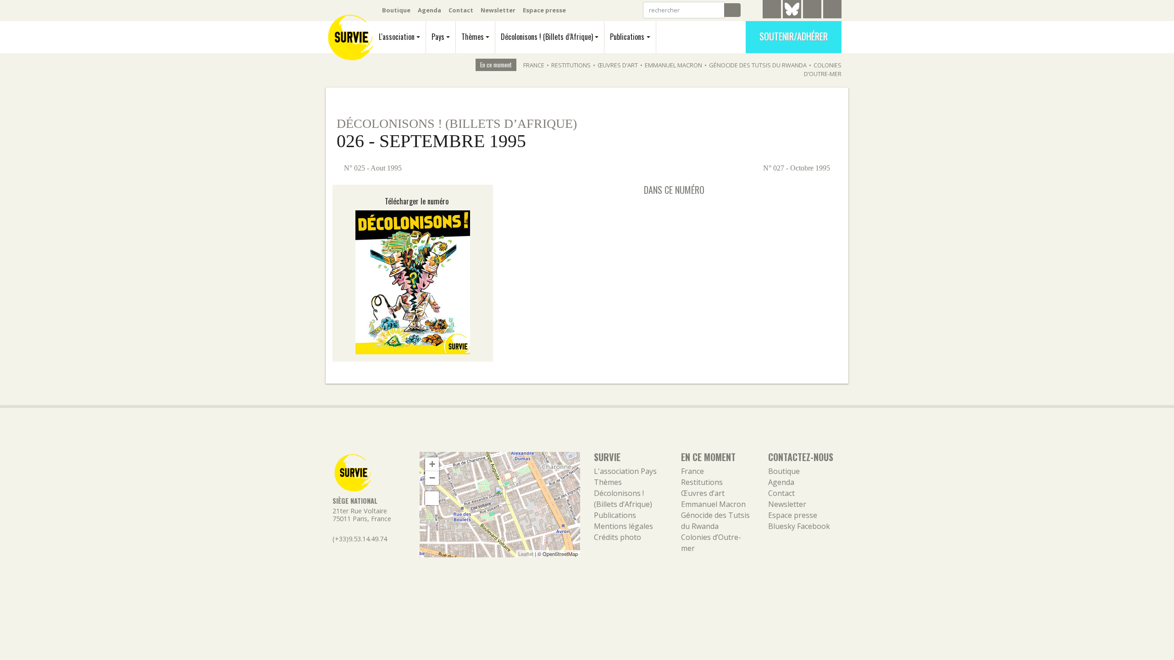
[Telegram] (772, 10)
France (533, 65)
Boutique (396, 10)
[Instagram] (832, 10)
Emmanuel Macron (673, 65)
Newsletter (498, 10)
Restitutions (571, 65)
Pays (438, 36)
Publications (627, 36)
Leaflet (525, 553)
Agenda (429, 10)
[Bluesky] (792, 16)
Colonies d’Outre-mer (823, 69)
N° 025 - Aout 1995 (372, 168)
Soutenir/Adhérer (793, 36)
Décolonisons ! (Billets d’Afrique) (547, 36)
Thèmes (472, 36)
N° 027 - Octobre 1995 (797, 168)
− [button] (432, 478)
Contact (461, 10)
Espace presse (544, 10)
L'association (397, 36)
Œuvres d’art (618, 65)
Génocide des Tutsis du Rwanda (758, 65)
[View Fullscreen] (432, 498)
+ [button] (432, 464)
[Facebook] (812, 10)
